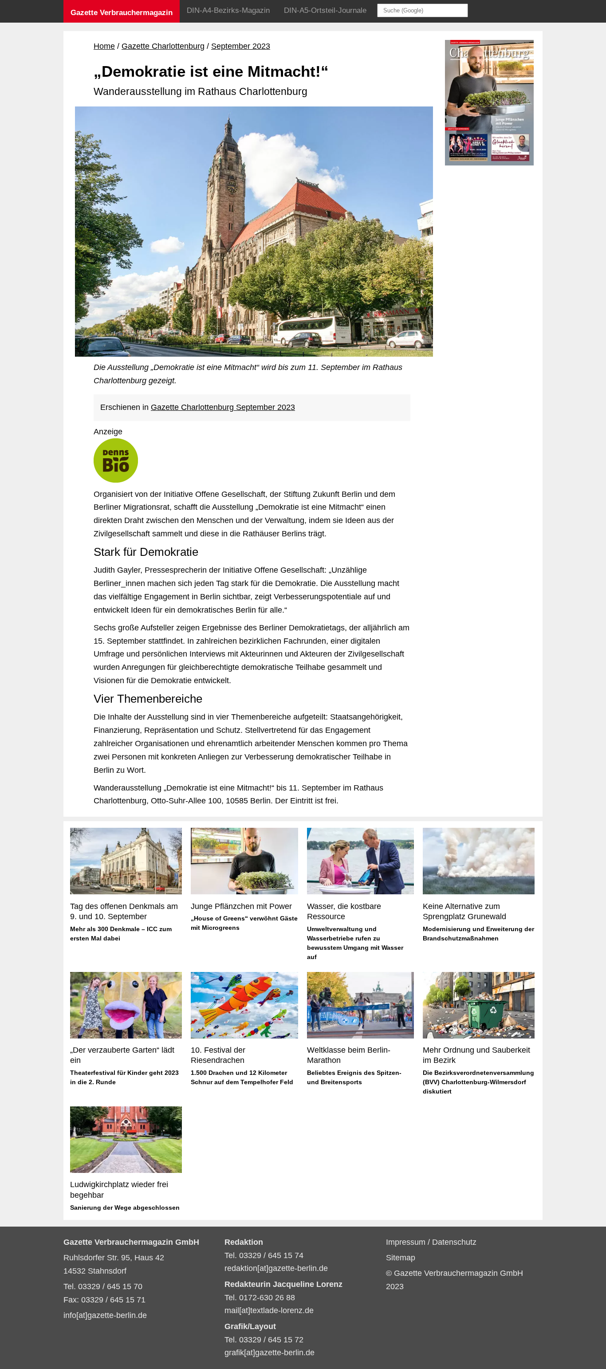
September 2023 (240, 46)
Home (104, 46)
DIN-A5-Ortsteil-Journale (325, 10)
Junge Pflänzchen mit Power (241, 906)
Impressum (407, 1242)
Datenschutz (454, 1242)
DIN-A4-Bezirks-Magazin (228, 10)
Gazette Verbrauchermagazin (122, 12)
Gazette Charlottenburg (163, 46)
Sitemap (400, 1257)
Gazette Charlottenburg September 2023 (223, 407)
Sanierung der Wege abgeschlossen (125, 1207)
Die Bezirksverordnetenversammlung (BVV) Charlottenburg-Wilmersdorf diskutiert (478, 1082)
